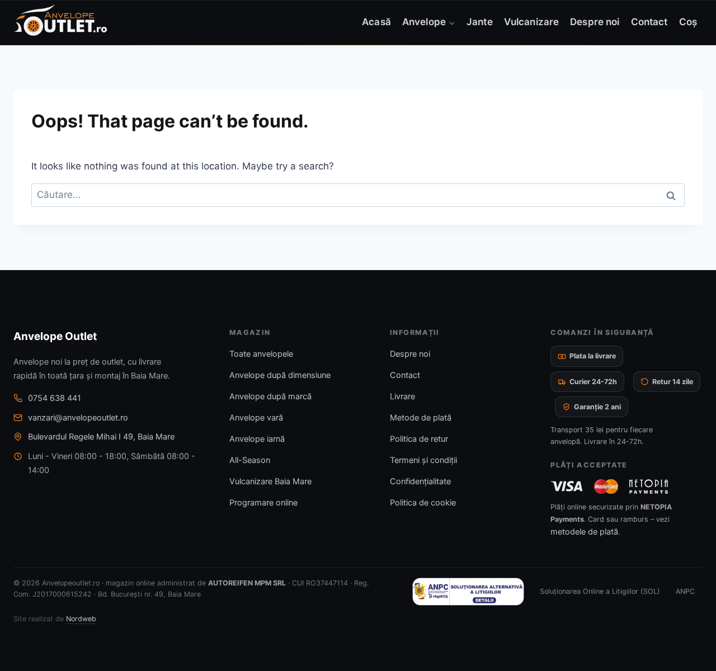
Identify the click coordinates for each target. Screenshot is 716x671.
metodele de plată (584, 532)
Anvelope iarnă (257, 439)
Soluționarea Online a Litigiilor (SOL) (600, 591)
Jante (479, 21)
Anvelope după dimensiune (280, 375)
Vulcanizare (531, 21)
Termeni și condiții (423, 460)
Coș (688, 21)
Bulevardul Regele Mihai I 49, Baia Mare (101, 437)
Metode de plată (420, 418)
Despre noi (594, 21)
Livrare (402, 396)
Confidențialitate (420, 481)
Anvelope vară (256, 418)
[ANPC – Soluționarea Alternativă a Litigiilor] (468, 592)
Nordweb (81, 619)
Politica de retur (419, 439)
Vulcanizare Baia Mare (270, 481)
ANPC (685, 591)
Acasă (376, 21)
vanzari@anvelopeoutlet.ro (78, 418)
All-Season (249, 460)
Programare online (263, 503)
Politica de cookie (423, 503)
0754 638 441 (54, 398)
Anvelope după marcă (270, 396)
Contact (649, 21)
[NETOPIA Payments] (648, 486)
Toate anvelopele (261, 354)
